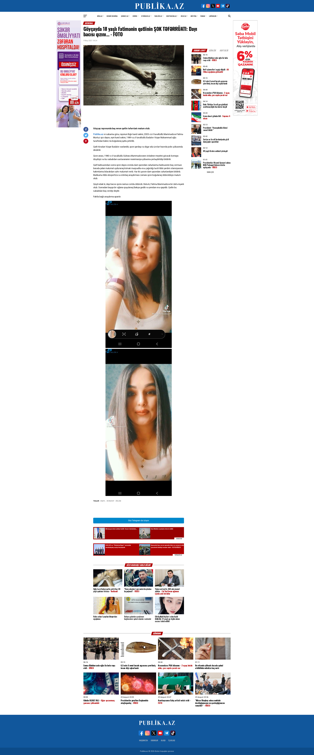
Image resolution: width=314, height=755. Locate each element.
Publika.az (98, 134)
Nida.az (100, 16)
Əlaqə (163, 740)
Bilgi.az (184, 16)
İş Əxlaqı (171, 740)
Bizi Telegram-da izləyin (138, 520)
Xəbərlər (154, 740)
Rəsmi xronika (112, 16)
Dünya (135, 16)
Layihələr (212, 16)
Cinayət (111, 501)
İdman (202, 16)
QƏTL (103, 501)
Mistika (193, 16)
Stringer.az (145, 16)
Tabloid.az (158, 16)
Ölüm (119, 501)
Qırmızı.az (125, 16)
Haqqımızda (143, 740)
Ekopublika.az (171, 16)
